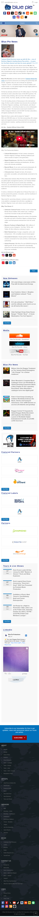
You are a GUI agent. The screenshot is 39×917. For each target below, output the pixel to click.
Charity (5, 752)
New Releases (7, 796)
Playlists (6, 847)
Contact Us (6, 865)
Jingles (5, 824)
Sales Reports (7, 830)
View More (7, 323)
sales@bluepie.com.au (11, 2)
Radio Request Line (9, 852)
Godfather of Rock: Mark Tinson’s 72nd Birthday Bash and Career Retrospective (21, 597)
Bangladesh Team (8, 773)
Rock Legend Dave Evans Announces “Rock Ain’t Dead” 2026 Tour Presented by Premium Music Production (22, 585)
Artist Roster (7, 785)
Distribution (6, 816)
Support (6, 878)
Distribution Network (9, 819)
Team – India (7, 768)
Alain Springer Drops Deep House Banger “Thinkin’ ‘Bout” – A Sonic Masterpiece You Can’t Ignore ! (23, 314)
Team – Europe (7, 765)
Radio (5, 850)
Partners (6, 757)
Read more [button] (8, 644)
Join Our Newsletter (8, 827)
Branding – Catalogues (9, 814)
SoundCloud (7, 855)
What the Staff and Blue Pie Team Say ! (13, 883)
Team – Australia (8, 762)
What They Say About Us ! (10, 881)
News (5, 791)
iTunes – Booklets (8, 822)
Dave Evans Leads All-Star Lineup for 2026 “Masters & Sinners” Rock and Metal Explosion (22, 573)
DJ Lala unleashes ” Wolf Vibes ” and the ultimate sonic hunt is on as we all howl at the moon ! (23, 304)
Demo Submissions (8, 870)
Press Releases (7, 760)
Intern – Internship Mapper (10, 873)
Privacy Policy (7, 893)
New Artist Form (7, 793)
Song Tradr (6, 898)
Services (6, 832)
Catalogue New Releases (10, 842)
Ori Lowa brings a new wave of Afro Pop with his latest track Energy (23, 283)
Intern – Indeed (7, 875)
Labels (5, 844)
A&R (5, 808)
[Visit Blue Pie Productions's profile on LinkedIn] (6, 635)
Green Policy (7, 754)
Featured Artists (7, 788)
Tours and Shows (8, 799)
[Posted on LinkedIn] (26, 635)
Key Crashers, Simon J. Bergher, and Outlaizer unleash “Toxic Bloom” (22, 294)
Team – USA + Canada (9, 770)
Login (36, 2)
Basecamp (6, 867)
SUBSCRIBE (18, 738)
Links (5, 895)
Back (33, 270)
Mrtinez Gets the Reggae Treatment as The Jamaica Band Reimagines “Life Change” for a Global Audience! (23, 371)
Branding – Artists (8, 811)
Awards (5, 749)
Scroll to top (36, 914)
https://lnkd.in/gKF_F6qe (18, 642)
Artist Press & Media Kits (10, 783)
